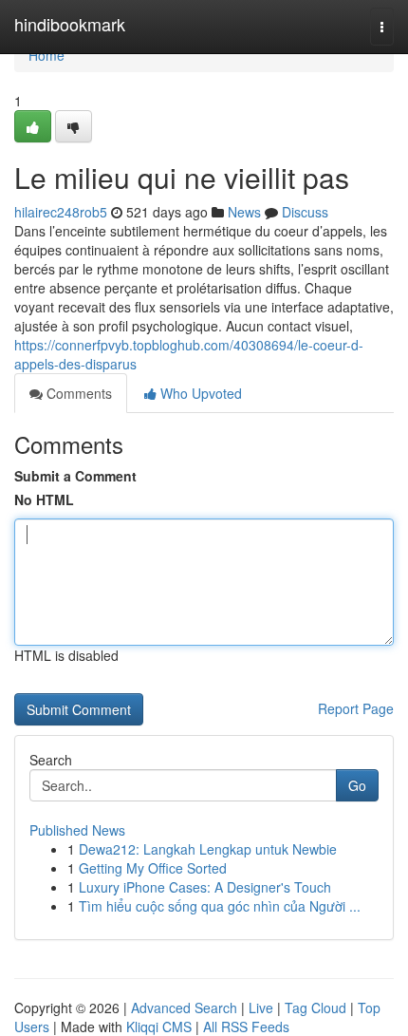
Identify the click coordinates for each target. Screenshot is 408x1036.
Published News (77, 829)
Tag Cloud (315, 1007)
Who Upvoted (199, 393)
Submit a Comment (75, 475)
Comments (77, 393)
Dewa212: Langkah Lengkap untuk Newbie (208, 848)
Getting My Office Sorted (153, 867)
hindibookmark (69, 23)
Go (357, 785)
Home (46, 55)
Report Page (356, 708)
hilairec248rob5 (60, 211)
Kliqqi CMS (159, 1026)
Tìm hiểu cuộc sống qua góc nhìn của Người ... (220, 905)
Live (261, 1007)
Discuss (305, 211)
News (244, 211)
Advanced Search (184, 1007)
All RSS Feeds (246, 1026)
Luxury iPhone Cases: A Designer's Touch (205, 886)
